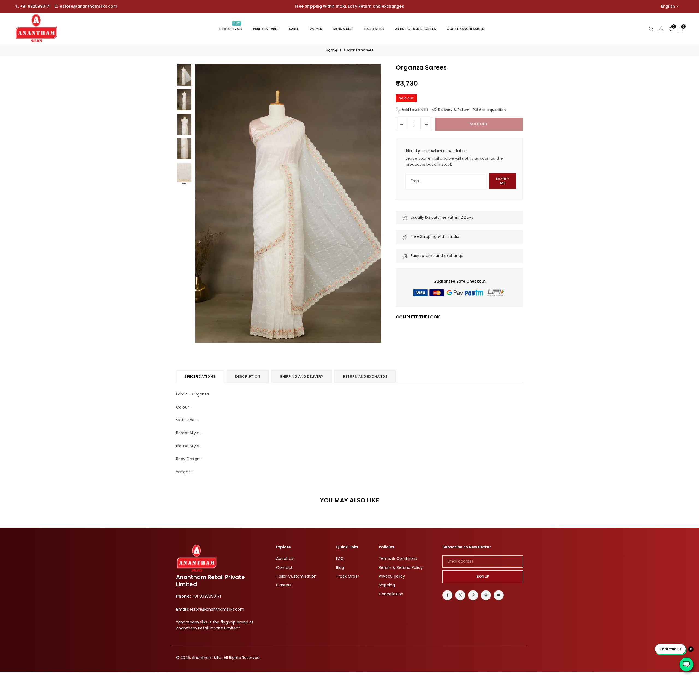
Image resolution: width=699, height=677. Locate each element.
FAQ (340, 558)
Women (316, 28)
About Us (284, 558)
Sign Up (482, 576)
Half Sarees (374, 28)
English (668, 6)
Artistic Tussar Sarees (415, 28)
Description (247, 376)
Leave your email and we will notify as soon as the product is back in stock (454, 161)
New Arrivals (230, 26)
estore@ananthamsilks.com (88, 6)
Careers (283, 585)
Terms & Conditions (398, 558)
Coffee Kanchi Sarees (465, 28)
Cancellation (391, 593)
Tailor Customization (296, 576)
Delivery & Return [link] (453, 110)
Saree (294, 28)
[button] (367, 203)
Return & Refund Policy (401, 567)
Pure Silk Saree (265, 28)
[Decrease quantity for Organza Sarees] (401, 124)
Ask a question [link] (492, 110)
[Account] (661, 28)
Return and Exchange (365, 376)
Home (331, 50)
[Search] (651, 28)
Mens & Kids (343, 28)
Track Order (347, 576)
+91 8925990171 (35, 6)
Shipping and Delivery (301, 376)
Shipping (387, 585)
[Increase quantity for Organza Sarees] (426, 124)
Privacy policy (392, 576)
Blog (340, 567)
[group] (288, 203)
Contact (284, 567)
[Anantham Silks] (36, 28)
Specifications (200, 376)
